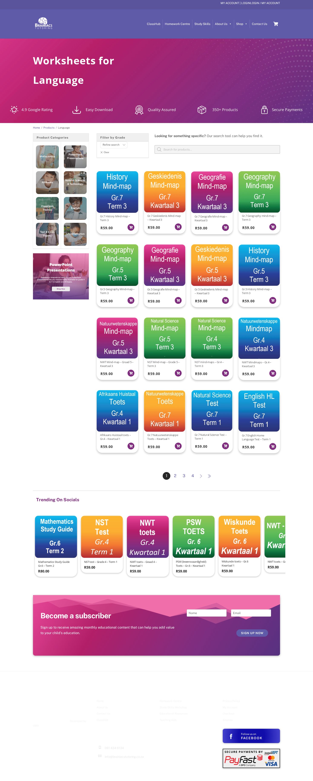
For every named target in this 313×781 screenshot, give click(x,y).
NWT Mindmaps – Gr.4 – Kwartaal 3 (256, 364)
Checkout (228, 713)
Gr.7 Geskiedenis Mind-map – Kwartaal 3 (164, 218)
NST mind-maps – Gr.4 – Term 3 (209, 364)
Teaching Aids (168, 720)
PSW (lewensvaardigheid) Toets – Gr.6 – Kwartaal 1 (191, 563)
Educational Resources (174, 713)
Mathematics (47, 156)
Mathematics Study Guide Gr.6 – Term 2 (54, 564)
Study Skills (202, 24)
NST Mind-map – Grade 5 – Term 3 (163, 364)
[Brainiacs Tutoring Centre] (43, 28)
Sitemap (228, 720)
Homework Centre (177, 24)
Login (245, 3)
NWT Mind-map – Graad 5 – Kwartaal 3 (117, 364)
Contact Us (259, 24)
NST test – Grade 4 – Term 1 (100, 562)
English (75, 208)
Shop (239, 24)
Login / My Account (265, 3)
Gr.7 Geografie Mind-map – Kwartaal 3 (211, 218)
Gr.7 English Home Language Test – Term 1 (256, 437)
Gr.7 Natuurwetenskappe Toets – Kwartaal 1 (162, 437)
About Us (221, 24)
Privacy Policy (231, 701)
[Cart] (275, 24)
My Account (230, 3)
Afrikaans (47, 182)
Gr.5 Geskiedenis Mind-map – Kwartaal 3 (211, 291)
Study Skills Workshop (173, 707)
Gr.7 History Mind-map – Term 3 (115, 218)
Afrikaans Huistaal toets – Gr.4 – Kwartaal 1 (115, 437)
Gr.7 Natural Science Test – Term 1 (211, 436)
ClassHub (153, 24)
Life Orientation (75, 233)
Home (100, 701)
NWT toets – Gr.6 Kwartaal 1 (284, 562)
